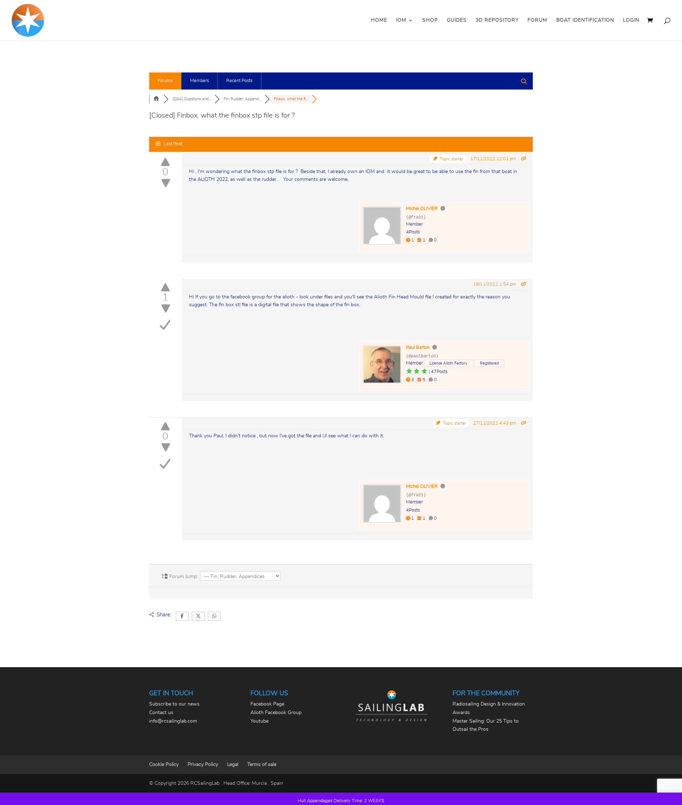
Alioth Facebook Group (276, 712)
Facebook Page (267, 704)
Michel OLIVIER (422, 208)
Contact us (161, 712)
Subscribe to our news (174, 704)
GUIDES (457, 20)
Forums (165, 81)
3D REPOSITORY (497, 20)
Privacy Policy (203, 764)
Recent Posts (239, 81)
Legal (232, 764)
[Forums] (156, 99)
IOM (401, 20)
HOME (379, 20)
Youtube (259, 721)
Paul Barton (417, 347)
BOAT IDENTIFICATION (585, 20)
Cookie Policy (164, 764)
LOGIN (631, 20)
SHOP (430, 20)
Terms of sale (261, 764)
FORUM (537, 20)
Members (199, 81)
